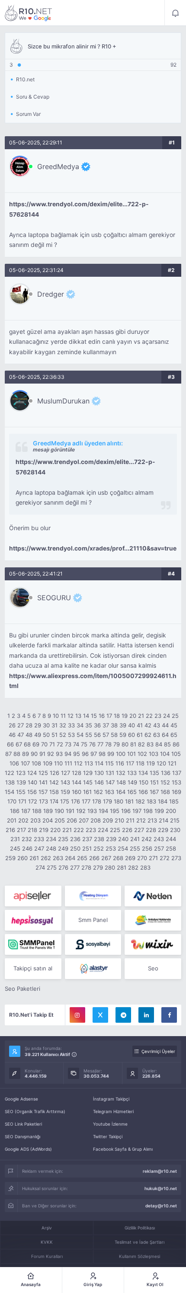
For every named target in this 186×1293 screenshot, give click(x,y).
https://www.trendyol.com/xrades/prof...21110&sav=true (92, 548)
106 (14, 763)
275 (52, 867)
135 (154, 772)
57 (106, 734)
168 (165, 791)
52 (62, 734)
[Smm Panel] (33, 896)
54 (80, 734)
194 (103, 810)
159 (65, 791)
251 (87, 848)
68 (27, 744)
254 (123, 848)
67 (19, 744)
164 (120, 791)
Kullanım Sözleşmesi (139, 1256)
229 (163, 829)
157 (43, 791)
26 (12, 725)
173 (43, 801)
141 (43, 782)
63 (156, 734)
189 (48, 810)
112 (78, 763)
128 (76, 772)
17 (109, 715)
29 (37, 725)
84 (158, 744)
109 (47, 763)
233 (39, 838)
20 (132, 715)
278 (86, 867)
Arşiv (47, 1227)
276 (63, 867)
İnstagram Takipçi (111, 1098)
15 (94, 715)
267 (106, 858)
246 (27, 848)
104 (165, 753)
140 (32, 782)
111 (68, 763)
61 (140, 734)
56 (97, 734)
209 (108, 820)
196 (126, 810)
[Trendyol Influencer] (153, 944)
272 (165, 858)
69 (35, 744)
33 (71, 725)
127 (65, 772)
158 (54, 791)
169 (176, 791)
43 (156, 725)
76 (92, 744)
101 (131, 753)
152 (165, 782)
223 (91, 829)
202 (23, 820)
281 (121, 867)
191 (70, 810)
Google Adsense (21, 1098)
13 (78, 715)
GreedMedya (58, 166)
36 (97, 725)
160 (76, 791)
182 (140, 801)
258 (171, 848)
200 (171, 810)
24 (166, 715)
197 (136, 810)
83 (150, 744)
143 (65, 782)
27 (20, 725)
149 (132, 782)
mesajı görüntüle (54, 449)
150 (143, 782)
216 (10, 829)
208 (95, 820)
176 (75, 801)
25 (175, 715)
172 (32, 801)
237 (87, 838)
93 (59, 753)
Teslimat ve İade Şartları (139, 1242)
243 (159, 838)
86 (176, 744)
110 (58, 763)
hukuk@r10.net (160, 1188)
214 (163, 820)
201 (11, 820)
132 (120, 772)
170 (11, 801)
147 (110, 782)
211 (130, 820)
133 (132, 772)
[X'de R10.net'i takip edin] (100, 1015)
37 (106, 725)
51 (54, 734)
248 (51, 848)
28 (29, 725)
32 (62, 725)
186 (14, 810)
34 (80, 725)
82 (141, 744)
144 (76, 782)
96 (85, 753)
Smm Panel (93, 919)
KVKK (47, 1242)
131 (110, 772)
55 (88, 734)
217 (21, 829)
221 (67, 829)
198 (148, 810)
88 (16, 753)
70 (44, 744)
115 (109, 763)
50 (46, 734)
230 (175, 829)
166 (143, 791)
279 (98, 867)
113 (88, 763)
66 (10, 744)
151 (154, 782)
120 (161, 763)
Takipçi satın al (32, 968)
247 (39, 848)
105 (176, 753)
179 (107, 801)
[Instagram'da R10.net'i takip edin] (77, 1015)
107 (25, 763)
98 (102, 753)
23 (157, 715)
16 (102, 715)
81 (133, 744)
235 (63, 838)
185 (174, 801)
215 (175, 820)
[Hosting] (93, 896)
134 (143, 772)
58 (114, 734)
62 (147, 734)
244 (171, 838)
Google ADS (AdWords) (28, 1149)
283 (145, 867)
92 (50, 753)
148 (121, 782)
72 (60, 744)
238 (99, 838)
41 (140, 725)
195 (114, 810)
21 (141, 715)
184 (162, 801)
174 (54, 801)
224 (103, 829)
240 (123, 838)
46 (12, 734)
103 (153, 753)
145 (88, 782)
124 (32, 772)
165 (132, 791)
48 (29, 734)
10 (56, 715)
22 (149, 715)
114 (99, 763)
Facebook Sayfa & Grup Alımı (123, 1149)
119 (150, 763)
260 (22, 858)
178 (96, 801)
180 (118, 801)
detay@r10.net (161, 1205)
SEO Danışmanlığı (22, 1136)
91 (42, 753)
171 (22, 801)
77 (100, 744)
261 (34, 858)
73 (68, 744)
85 (167, 744)
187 (25, 810)
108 (36, 763)
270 (142, 858)
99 (110, 753)
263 (58, 858)
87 (8, 753)
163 (109, 791)
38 (114, 725)
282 (133, 867)
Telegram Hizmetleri (113, 1111)
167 (154, 791)
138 (10, 782)
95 (76, 753)
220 (55, 829)
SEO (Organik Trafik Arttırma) (35, 1111)
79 (116, 744)
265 (82, 858)
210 (119, 820)
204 (47, 820)
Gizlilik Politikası (140, 1227)
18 (117, 715)
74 (76, 744)
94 (67, 753)
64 (165, 734)
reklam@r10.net (160, 1171)
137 (176, 772)
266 (94, 858)
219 (43, 829)
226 (127, 829)
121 (172, 763)
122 (9, 772)
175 (64, 801)
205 (60, 820)
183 (151, 801)
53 (71, 734)
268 (118, 858)
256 (147, 848)
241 (135, 838)
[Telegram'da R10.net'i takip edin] (123, 1015)
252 (98, 848)
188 (37, 810)
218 (32, 829)
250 (75, 848)
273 (176, 858)
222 (79, 829)
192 (81, 810)
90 (34, 753)
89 (25, 753)
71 (52, 744)
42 (147, 725)
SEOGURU (54, 597)
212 (141, 820)
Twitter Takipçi (107, 1136)
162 (98, 791)
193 (92, 810)
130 (99, 772)
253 (111, 848)
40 (131, 725)
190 (59, 810)
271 (153, 858)
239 (111, 838)
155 (21, 791)
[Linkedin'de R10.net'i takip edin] (146, 1015)
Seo (153, 968)
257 (159, 848)
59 (122, 734)
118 (140, 763)
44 (165, 725)
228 (151, 829)
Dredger (50, 294)
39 (122, 725)
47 (20, 734)
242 (146, 838)
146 (99, 782)
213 (152, 820)
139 (21, 782)
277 (75, 867)
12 (70, 715)
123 (21, 772)
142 (54, 782)
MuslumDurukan (63, 401)
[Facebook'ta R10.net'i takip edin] (169, 1015)
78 (108, 744)
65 (173, 734)
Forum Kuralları (47, 1256)
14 (86, 715)
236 (75, 838)
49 (37, 734)
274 (40, 867)
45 (173, 725)
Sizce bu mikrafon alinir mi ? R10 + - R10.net (28, 13)
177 (86, 801)
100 (120, 753)
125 (43, 772)
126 (54, 772)
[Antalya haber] (153, 920)
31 (54, 725)
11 (63, 715)
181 (129, 801)
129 (88, 772)
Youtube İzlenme (110, 1124)
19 (125, 715)
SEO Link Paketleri (23, 1124)
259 (10, 858)
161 (87, 791)
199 (159, 810)
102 (142, 753)
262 (46, 858)
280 (110, 867)
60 (131, 734)
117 (130, 763)
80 (125, 744)
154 (9, 791)
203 (35, 820)
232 (27, 838)
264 (70, 858)
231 (15, 838)
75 (84, 744)
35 (88, 725)
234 (51, 838)
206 (72, 820)
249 (63, 848)
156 (32, 791)
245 (15, 848)
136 (165, 772)
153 (176, 782)
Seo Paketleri (22, 988)
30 (46, 725)
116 (119, 763)
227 (139, 829)
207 (84, 820)
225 (115, 829)
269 (130, 858)
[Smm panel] (33, 944)
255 (135, 848)
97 (93, 753)
